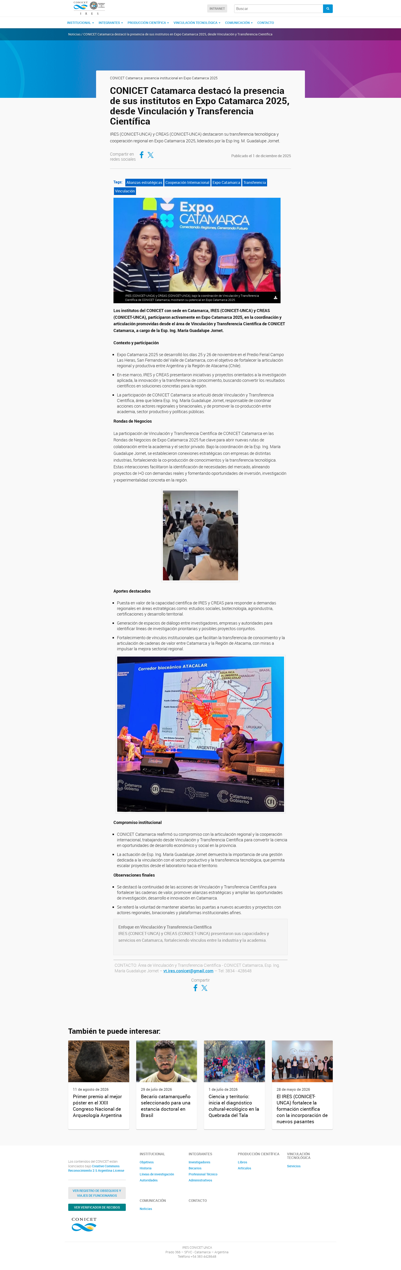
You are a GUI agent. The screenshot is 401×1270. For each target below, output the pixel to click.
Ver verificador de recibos (97, 1207)
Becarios (195, 1168)
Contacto (265, 22)
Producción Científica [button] (147, 22)
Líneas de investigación (157, 1174)
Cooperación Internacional (187, 182)
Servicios (294, 1166)
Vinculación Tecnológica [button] (196, 22)
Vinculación (125, 191)
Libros (242, 1162)
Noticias (146, 1208)
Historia (146, 1168)
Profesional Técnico (203, 1174)
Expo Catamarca (226, 182)
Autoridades (149, 1180)
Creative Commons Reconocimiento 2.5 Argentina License (96, 1168)
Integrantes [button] (110, 22)
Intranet (217, 8)
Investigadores (199, 1162)
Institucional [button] (79, 22)
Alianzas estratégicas (144, 182)
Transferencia (254, 182)
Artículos (244, 1168)
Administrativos (200, 1180)
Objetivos (147, 1162)
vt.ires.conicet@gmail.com (188, 970)
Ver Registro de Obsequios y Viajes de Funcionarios (97, 1193)
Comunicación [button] (237, 22)
